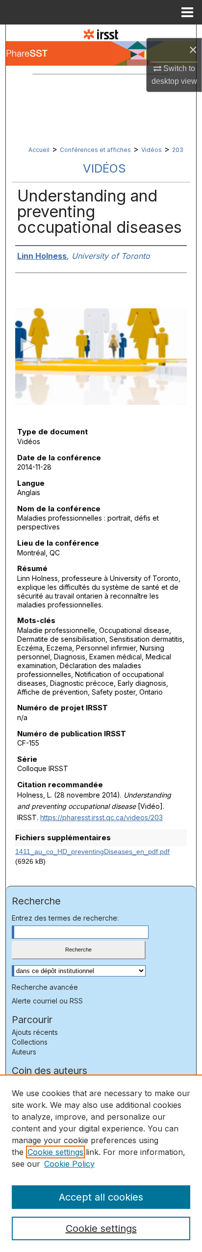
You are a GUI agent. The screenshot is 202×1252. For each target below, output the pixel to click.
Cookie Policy (69, 1164)
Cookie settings (55, 1152)
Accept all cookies (101, 1197)
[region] (101, 1163)
